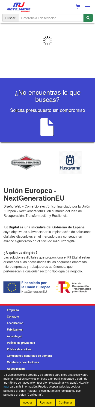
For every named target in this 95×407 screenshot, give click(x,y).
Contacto (13, 316)
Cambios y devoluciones (23, 362)
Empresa (13, 310)
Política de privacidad (21, 343)
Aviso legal (14, 336)
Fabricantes (15, 329)
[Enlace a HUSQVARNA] (70, 162)
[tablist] (47, 49)
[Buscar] (88, 18)
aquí (6, 386)
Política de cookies (19, 349)
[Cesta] (78, 6)
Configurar (65, 402)
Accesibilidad (16, 368)
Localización (15, 323)
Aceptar (28, 402)
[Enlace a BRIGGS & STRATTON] (26, 162)
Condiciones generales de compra (29, 355)
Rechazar (46, 402)
